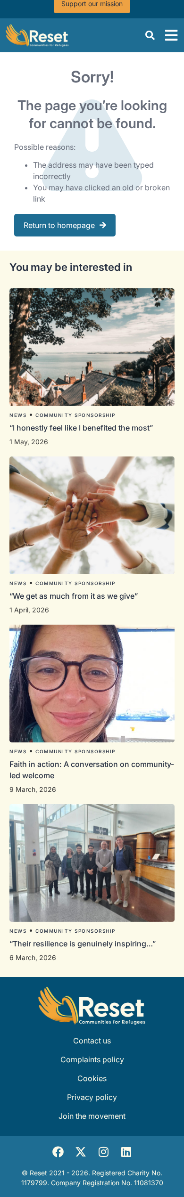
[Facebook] (58, 1151)
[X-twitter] (80, 1151)
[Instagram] (103, 1151)
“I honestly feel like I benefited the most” (82, 427)
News (17, 415)
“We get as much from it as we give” (74, 596)
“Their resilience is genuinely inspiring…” (82, 943)
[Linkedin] (126, 1151)
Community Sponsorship (75, 415)
